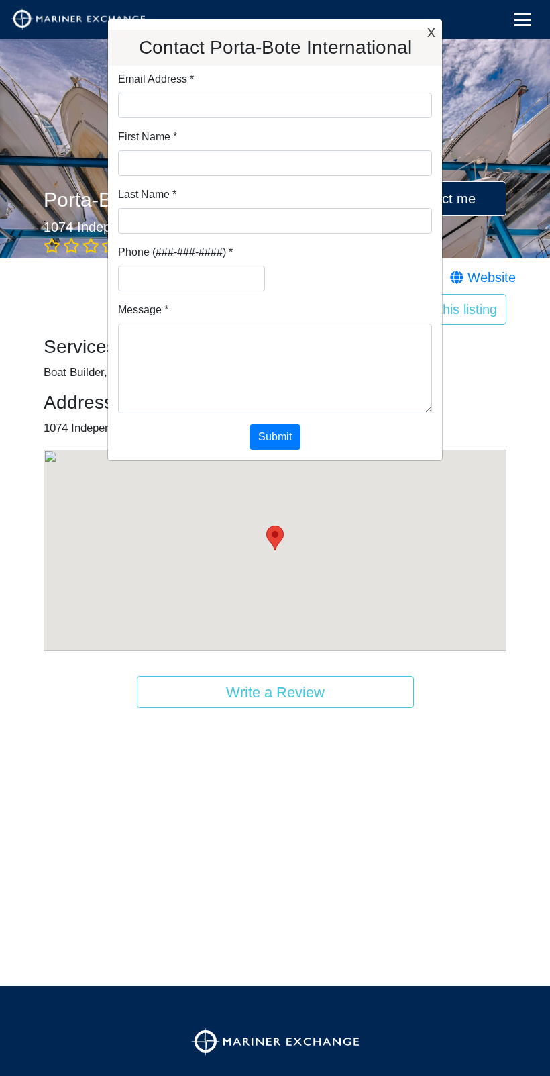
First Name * (147, 136)
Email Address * (156, 79)
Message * (143, 309)
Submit (275, 436)
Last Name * (147, 194)
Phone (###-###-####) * (175, 252)
